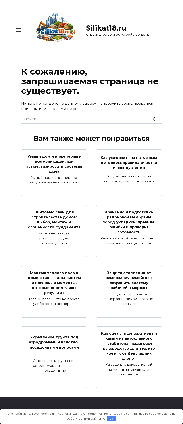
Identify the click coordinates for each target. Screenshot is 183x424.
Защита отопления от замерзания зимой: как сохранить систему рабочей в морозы (129, 280)
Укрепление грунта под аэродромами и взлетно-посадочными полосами (54, 342)
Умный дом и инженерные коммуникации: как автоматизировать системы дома (54, 163)
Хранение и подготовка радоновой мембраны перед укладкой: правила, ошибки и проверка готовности (128, 222)
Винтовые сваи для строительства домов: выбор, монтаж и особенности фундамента (54, 219)
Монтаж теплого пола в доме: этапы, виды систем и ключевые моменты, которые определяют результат (54, 283)
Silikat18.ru (106, 28)
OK (111, 418)
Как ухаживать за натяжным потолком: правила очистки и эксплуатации (129, 162)
